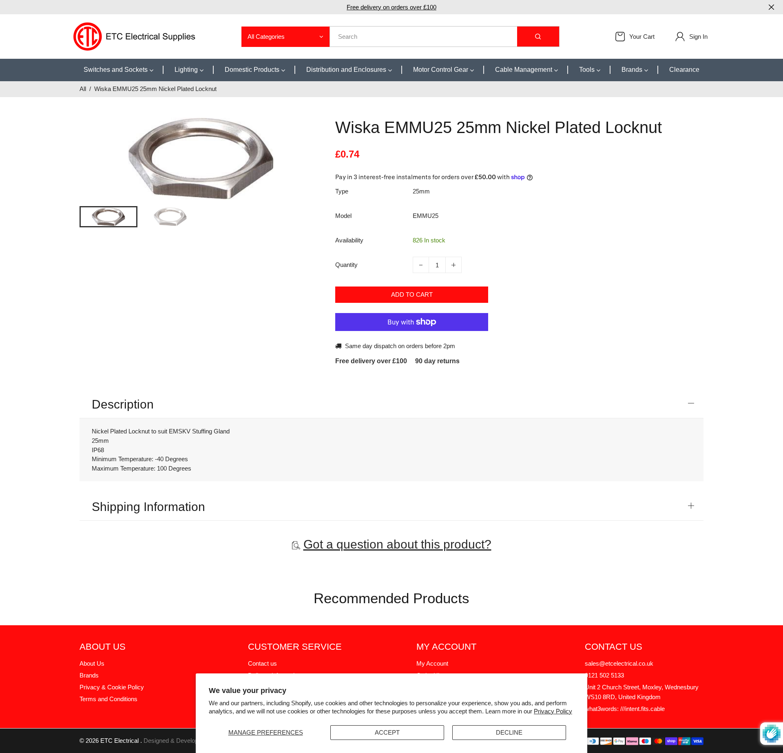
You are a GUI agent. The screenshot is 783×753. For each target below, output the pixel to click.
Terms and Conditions (108, 698)
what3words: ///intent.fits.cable (625, 708)
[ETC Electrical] (134, 35)
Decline (509, 732)
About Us (92, 663)
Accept (387, 732)
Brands (89, 675)
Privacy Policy (553, 711)
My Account (432, 663)
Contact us (262, 663)
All (83, 88)
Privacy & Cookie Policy (112, 687)
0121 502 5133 (604, 675)
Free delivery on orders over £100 (391, 7)
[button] (92, 216)
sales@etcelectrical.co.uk (619, 663)
